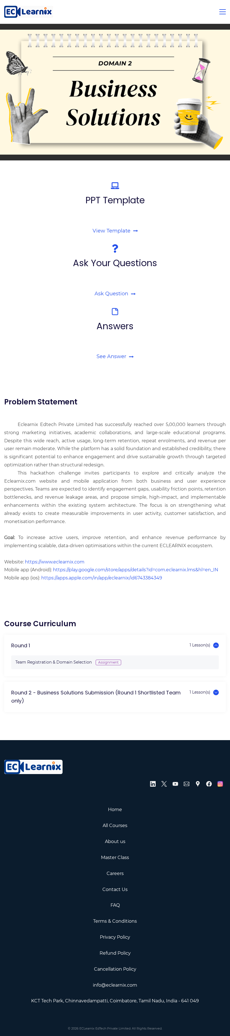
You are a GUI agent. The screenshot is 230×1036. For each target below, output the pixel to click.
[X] (164, 784)
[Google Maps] (198, 784)
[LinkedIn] (153, 784)
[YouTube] (175, 784)
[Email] (186, 784)
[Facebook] (209, 784)
